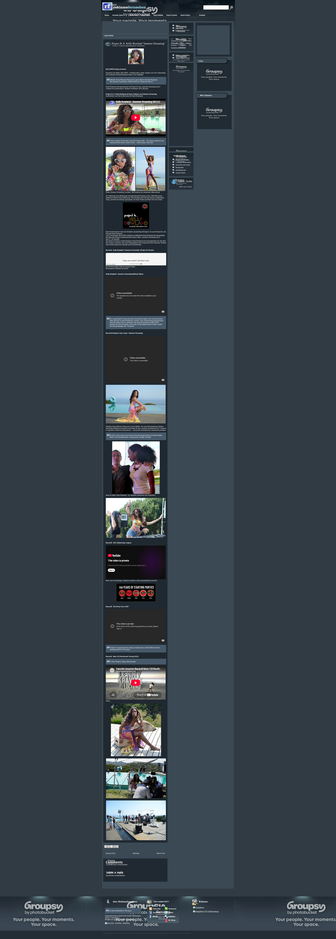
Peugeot (188, 43)
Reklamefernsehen (119, 933)
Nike (183, 43)
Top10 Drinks (185, 15)
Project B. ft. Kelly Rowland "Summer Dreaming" (138, 43)
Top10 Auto (133, 15)
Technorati (172, 909)
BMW (178, 39)
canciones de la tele (183, 165)
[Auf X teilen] (111, 846)
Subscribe (157, 909)
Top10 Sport (145, 15)
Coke (189, 39)
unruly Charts (180, 173)
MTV (140, 89)
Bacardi (145, 89)
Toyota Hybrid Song (183, 58)
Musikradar (180, 167)
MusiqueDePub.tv (182, 160)
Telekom (184, 45)
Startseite (136, 853)
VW (190, 45)
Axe (173, 39)
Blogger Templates (163, 933)
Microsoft (175, 43)
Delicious (171, 916)
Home (107, 15)
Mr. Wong (171, 920)
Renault (175, 45)
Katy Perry (179, 28)
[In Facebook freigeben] (114, 846)
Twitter (170, 913)
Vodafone (174, 48)
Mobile (155, 916)
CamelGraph (186, 933)
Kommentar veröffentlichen (115, 875)
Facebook (156, 913)
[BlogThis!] (108, 846)
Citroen (184, 39)
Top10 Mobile (158, 15)
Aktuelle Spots (118, 15)
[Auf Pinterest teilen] (117, 846)
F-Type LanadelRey (183, 55)
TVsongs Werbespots (183, 162)
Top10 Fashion (171, 15)
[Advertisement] (135, 28)
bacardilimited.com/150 (148, 581)
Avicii (177, 26)
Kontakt (202, 15)
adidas (182, 47)
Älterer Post (161, 853)
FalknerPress (144, 933)
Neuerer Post (110, 853)
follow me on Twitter (185, 187)
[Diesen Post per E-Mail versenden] (105, 846)
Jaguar (177, 41)
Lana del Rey (180, 31)
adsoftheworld (181, 170)
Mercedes (187, 41)
